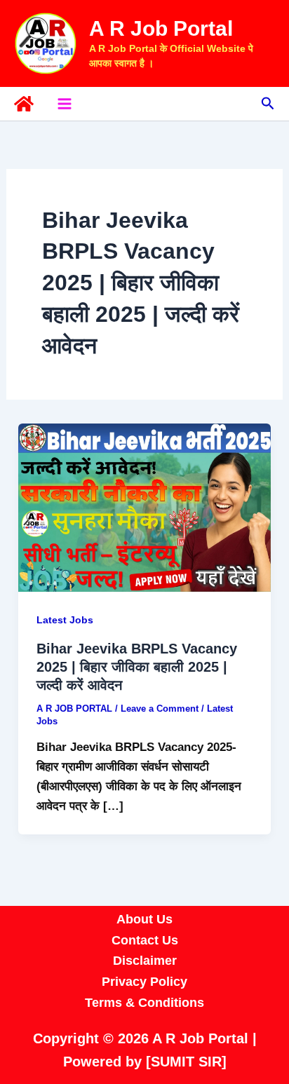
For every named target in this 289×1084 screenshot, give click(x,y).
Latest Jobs (64, 619)
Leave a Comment (160, 708)
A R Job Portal (161, 28)
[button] (268, 104)
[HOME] (24, 104)
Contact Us (145, 940)
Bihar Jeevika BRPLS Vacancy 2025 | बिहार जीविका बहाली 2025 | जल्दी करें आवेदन (136, 667)
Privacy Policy (144, 982)
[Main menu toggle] (64, 104)
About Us (144, 919)
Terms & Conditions (144, 1003)
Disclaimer (145, 961)
